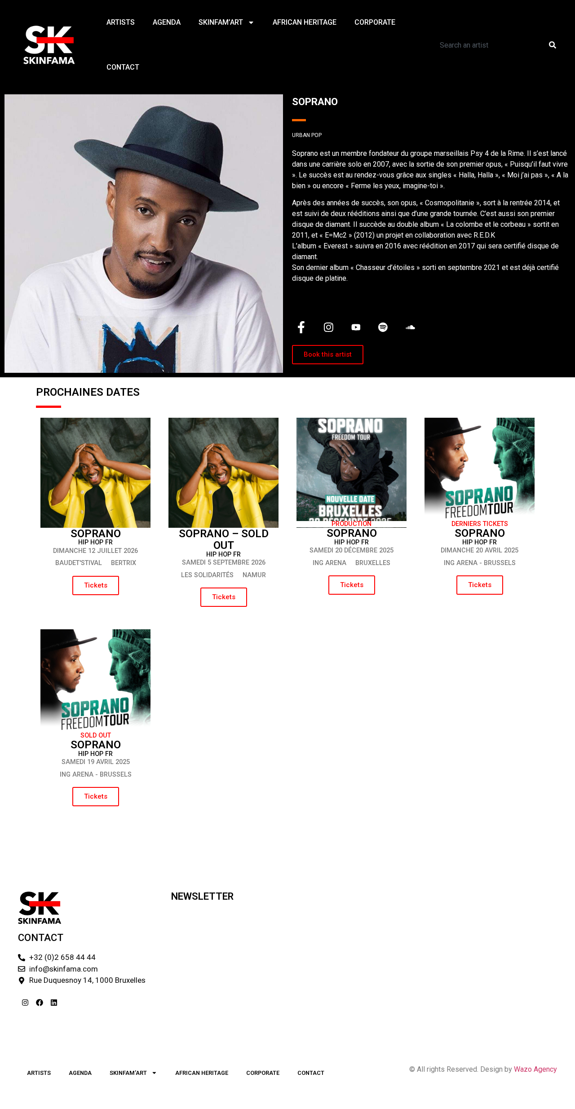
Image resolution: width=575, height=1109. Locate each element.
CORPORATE (374, 22)
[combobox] (486, 44)
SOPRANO (96, 533)
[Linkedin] (54, 1002)
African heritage (304, 22)
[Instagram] (25, 1002)
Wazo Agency (535, 1069)
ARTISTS (120, 22)
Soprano (480, 533)
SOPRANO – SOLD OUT (224, 539)
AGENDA (167, 22)
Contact (122, 67)
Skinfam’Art (221, 22)
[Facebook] (39, 1002)
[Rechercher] (554, 44)
